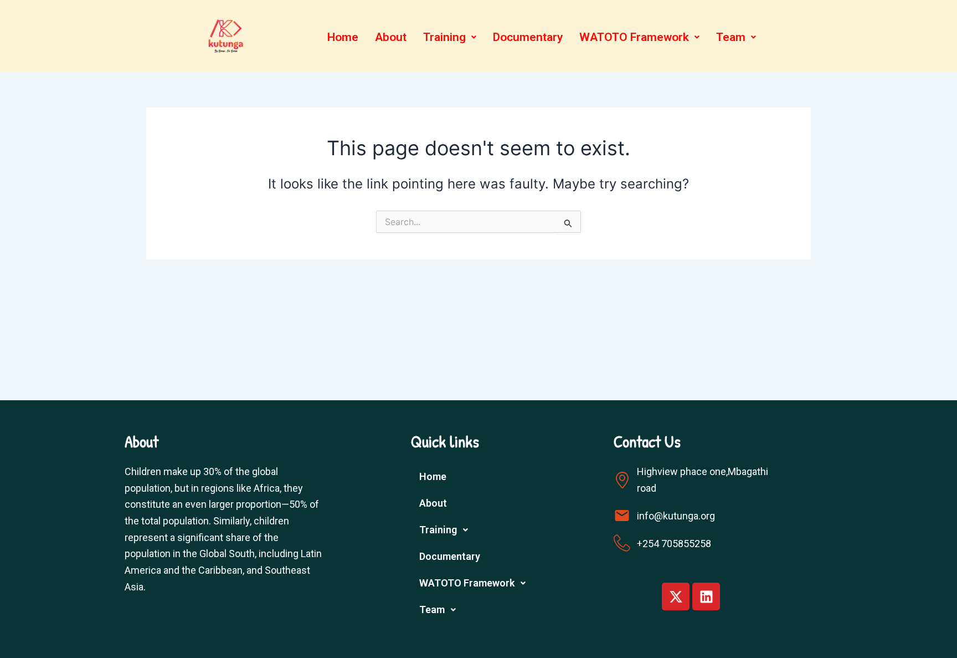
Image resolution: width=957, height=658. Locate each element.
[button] (450, 37)
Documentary (528, 37)
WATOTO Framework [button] (634, 37)
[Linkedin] (706, 596)
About (391, 37)
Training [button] (444, 37)
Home (342, 37)
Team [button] (730, 37)
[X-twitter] (676, 596)
